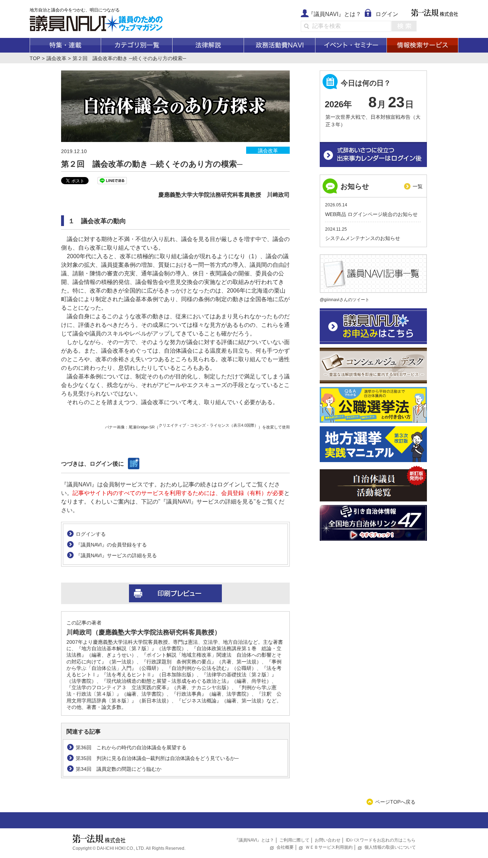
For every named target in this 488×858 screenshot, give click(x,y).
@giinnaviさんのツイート (344, 299)
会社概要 (285, 847)
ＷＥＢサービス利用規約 (329, 847)
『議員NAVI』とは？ (334, 14)
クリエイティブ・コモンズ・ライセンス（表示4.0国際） (208, 425)
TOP (35, 58)
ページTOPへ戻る (395, 802)
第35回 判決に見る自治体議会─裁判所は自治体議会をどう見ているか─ (157, 758)
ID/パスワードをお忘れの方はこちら (380, 840)
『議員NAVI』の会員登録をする (111, 545)
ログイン (386, 14)
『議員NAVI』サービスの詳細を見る (116, 555)
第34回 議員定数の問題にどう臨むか (118, 769)
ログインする (91, 534)
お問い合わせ (327, 840)
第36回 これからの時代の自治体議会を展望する (131, 747)
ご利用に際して (294, 840)
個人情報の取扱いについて (390, 847)
